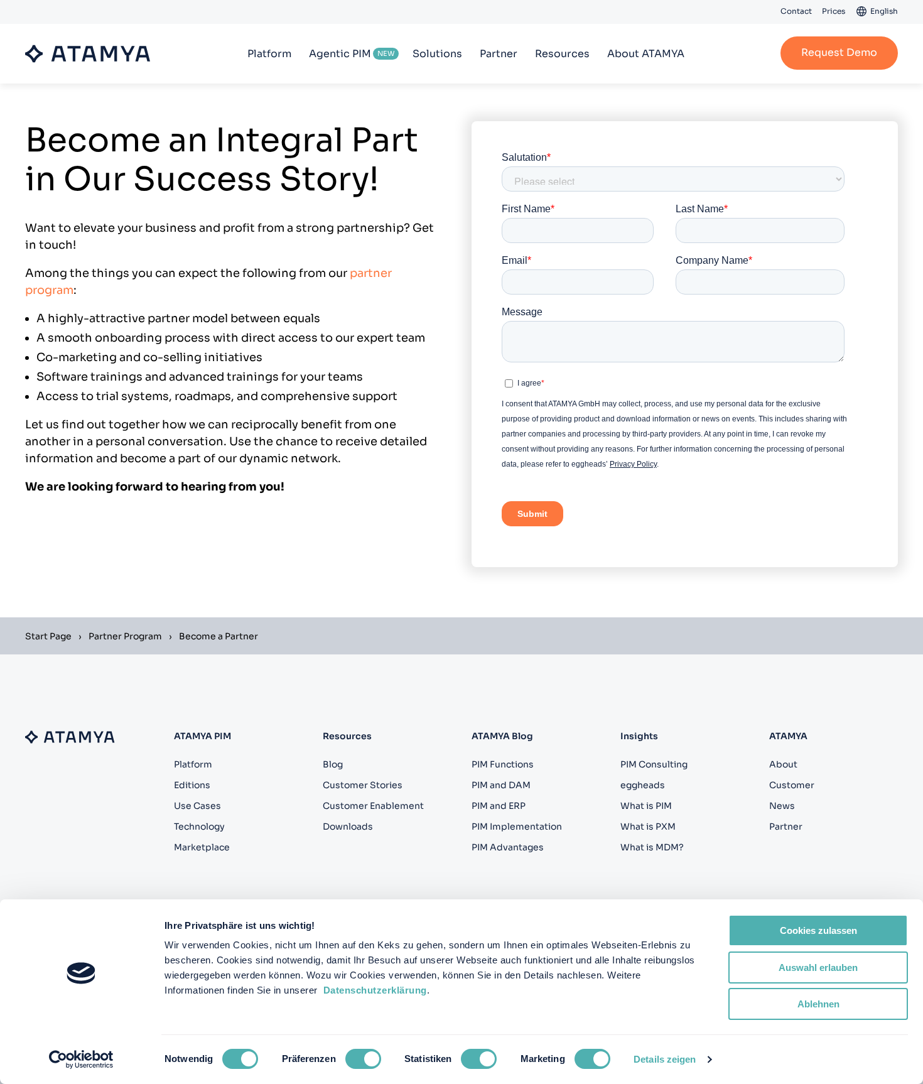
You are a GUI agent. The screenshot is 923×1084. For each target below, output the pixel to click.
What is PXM (648, 826)
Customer (791, 785)
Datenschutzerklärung (375, 990)
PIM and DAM (501, 785)
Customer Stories (362, 785)
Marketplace (202, 847)
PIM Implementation (517, 826)
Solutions (437, 53)
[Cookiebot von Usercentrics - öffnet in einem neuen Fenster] (81, 1059)
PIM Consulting (654, 764)
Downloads (348, 826)
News (782, 805)
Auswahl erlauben (818, 967)
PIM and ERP (499, 805)
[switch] (363, 1059)
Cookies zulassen (818, 930)
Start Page (48, 636)
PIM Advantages (508, 847)
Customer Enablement (373, 805)
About (783, 764)
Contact (796, 11)
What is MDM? (652, 847)
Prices (833, 11)
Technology (199, 826)
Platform (269, 53)
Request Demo (839, 52)
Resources (562, 53)
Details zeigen (665, 1059)
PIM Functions (503, 764)
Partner (498, 53)
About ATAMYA (645, 53)
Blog (333, 764)
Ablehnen (818, 1004)
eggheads (642, 785)
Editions (192, 785)
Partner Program (125, 636)
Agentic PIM (340, 53)
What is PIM (646, 805)
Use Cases (197, 805)
